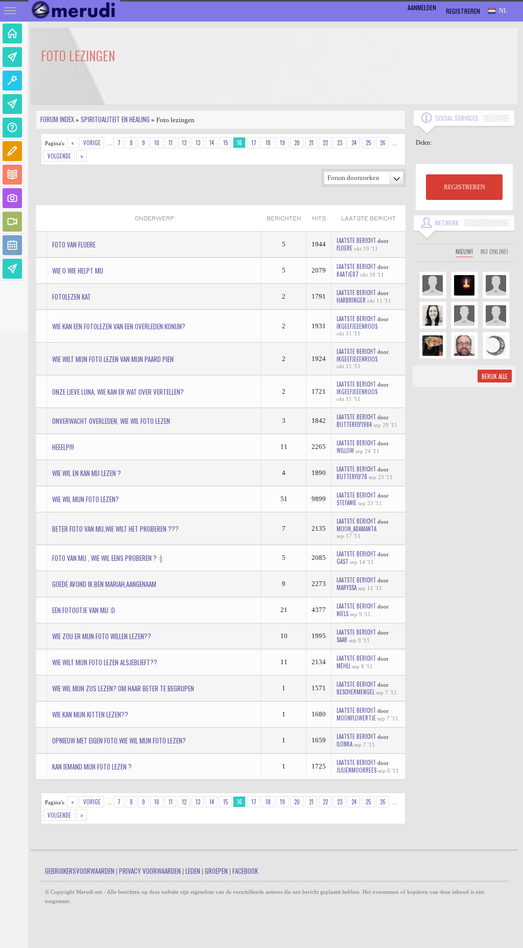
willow (345, 450)
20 (297, 143)
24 (353, 143)
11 (171, 143)
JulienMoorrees (356, 770)
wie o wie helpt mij (77, 270)
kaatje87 (348, 274)
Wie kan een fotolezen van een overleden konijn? (118, 326)
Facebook (245, 871)
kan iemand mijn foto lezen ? (92, 766)
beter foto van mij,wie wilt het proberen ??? (115, 529)
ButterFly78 (352, 476)
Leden (192, 871)
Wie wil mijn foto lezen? (85, 499)
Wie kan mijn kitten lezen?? (90, 714)
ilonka (344, 744)
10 (156, 143)
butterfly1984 (354, 424)
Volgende (59, 156)
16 (239, 143)
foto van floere (74, 244)
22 (325, 143)
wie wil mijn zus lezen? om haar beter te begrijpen (123, 688)
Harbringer (351, 300)
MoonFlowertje (356, 718)
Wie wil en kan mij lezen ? (86, 473)
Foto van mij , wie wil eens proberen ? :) (107, 558)
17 (253, 143)
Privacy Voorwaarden (150, 871)
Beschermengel (355, 692)
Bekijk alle (495, 376)
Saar (342, 640)
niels (342, 614)
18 (268, 143)
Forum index (57, 119)
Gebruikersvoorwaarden (79, 871)
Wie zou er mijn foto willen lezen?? (101, 636)
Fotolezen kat (71, 296)
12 (184, 143)
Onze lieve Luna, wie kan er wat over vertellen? (118, 392)
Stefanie (346, 503)
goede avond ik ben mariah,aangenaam (104, 584)
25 (368, 143)
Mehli (343, 666)
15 (225, 143)
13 (198, 143)
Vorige (92, 143)
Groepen (216, 871)
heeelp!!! (63, 447)
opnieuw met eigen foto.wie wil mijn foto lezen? (119, 740)
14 (211, 143)
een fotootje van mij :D (83, 610)
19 (282, 143)
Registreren (463, 11)
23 (339, 143)
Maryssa (346, 587)
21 (311, 143)
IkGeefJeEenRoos (357, 326)
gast (342, 561)
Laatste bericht (356, 240)
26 (383, 143)
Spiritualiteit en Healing (115, 119)
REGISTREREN (464, 187)
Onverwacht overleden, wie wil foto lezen (111, 421)
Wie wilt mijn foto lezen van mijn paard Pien (113, 359)
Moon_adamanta (356, 529)
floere (344, 248)
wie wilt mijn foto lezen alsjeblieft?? (104, 662)
